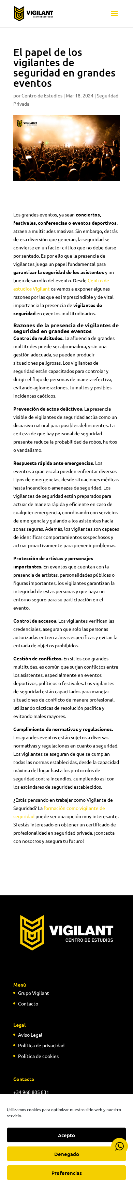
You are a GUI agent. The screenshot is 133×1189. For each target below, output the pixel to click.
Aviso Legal (30, 1035)
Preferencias (66, 1172)
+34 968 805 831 (31, 1092)
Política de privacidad (41, 1045)
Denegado (66, 1154)
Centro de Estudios (41, 95)
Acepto (66, 1135)
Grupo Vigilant (33, 993)
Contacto (28, 1003)
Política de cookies (38, 1056)
